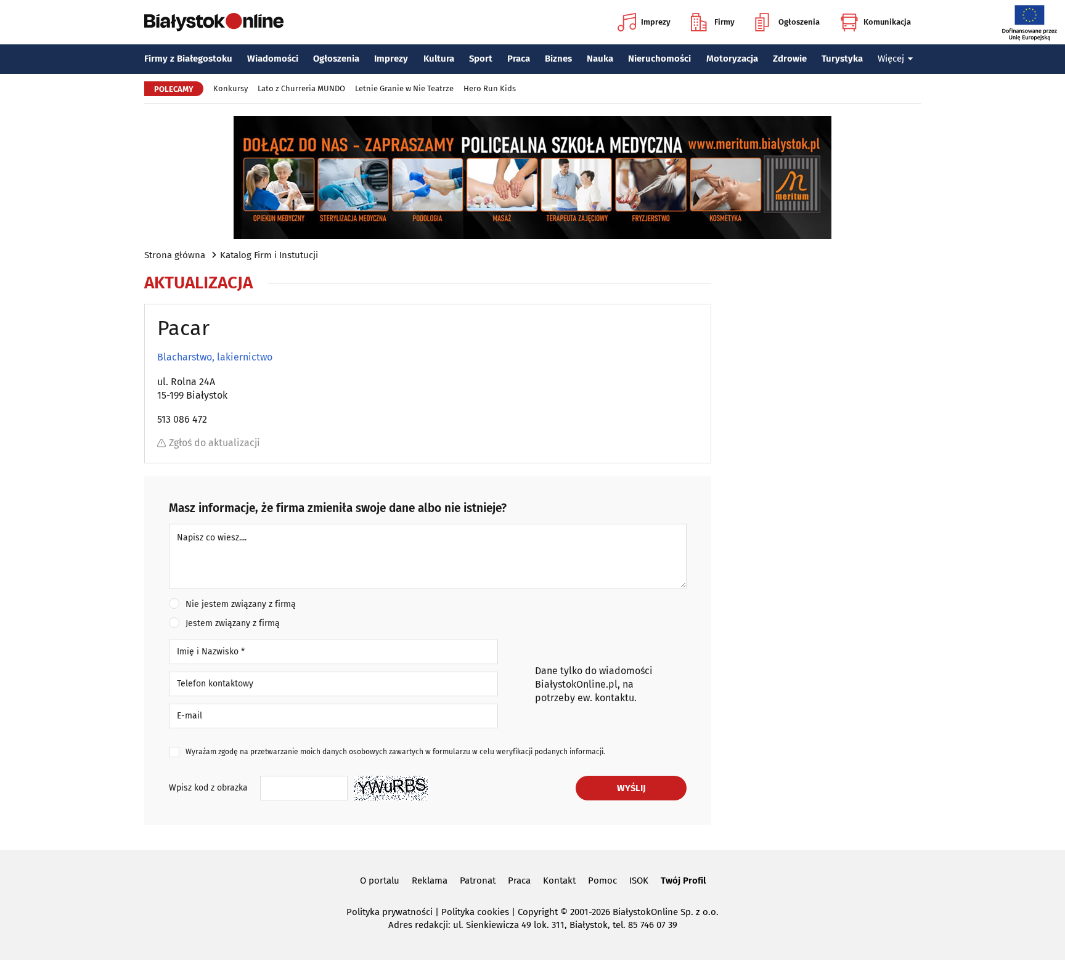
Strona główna (174, 255)
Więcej (891, 58)
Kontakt (559, 880)
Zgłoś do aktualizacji (214, 443)
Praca (518, 58)
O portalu (379, 880)
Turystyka (842, 58)
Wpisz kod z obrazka (208, 788)
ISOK (638, 880)
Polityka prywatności (389, 911)
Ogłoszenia (799, 21)
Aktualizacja (198, 282)
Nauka (600, 58)
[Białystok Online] (214, 22)
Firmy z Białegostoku (188, 58)
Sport (480, 58)
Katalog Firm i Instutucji (269, 255)
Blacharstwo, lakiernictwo (214, 357)
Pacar (183, 328)
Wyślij (631, 788)
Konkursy (230, 88)
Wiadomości (272, 58)
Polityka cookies (475, 911)
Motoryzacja (732, 58)
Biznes (558, 58)
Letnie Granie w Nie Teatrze (404, 88)
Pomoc (602, 880)
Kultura (438, 58)
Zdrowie (790, 58)
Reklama (429, 880)
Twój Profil (683, 880)
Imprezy (656, 21)
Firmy (724, 21)
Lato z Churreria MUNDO (301, 88)
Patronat (478, 880)
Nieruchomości (659, 58)
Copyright (538, 911)
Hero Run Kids (489, 88)
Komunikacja (887, 21)
